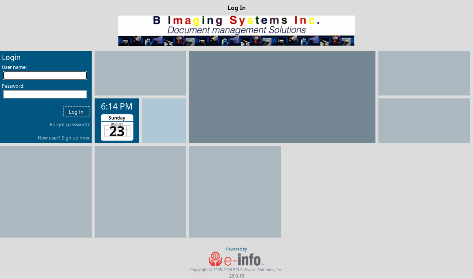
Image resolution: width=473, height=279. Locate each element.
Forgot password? (70, 124)
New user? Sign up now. (64, 137)
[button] (76, 111)
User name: (14, 67)
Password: (13, 86)
